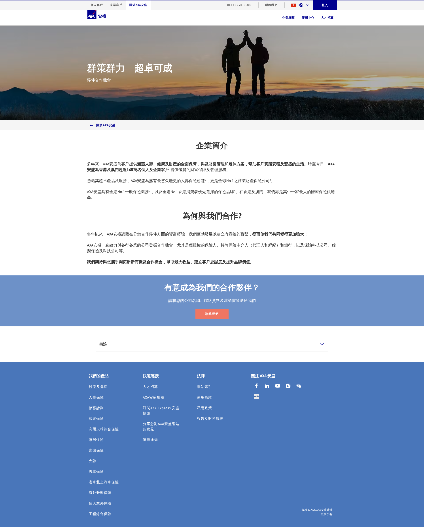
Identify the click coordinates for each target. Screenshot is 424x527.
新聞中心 (308, 18)
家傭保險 (96, 450)
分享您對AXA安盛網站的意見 (161, 426)
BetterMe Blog (239, 5)
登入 (325, 5)
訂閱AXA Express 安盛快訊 (161, 410)
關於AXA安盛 (138, 5)
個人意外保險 (100, 503)
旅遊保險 (96, 418)
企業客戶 (116, 5)
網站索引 (204, 386)
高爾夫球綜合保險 (104, 429)
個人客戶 (97, 5)
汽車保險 (96, 471)
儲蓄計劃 (96, 408)
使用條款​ (204, 397)
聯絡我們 (271, 5)
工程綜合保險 (100, 514)
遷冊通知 (150, 439)
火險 (92, 461)
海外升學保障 (100, 492)
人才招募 (150, 386)
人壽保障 (96, 397)
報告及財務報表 (210, 418)
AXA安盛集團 (153, 397)
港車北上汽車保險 (104, 482)
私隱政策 (204, 408)
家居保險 (96, 439)
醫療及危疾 (98, 386)
